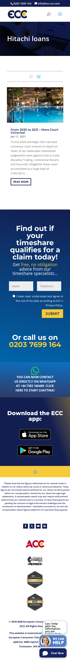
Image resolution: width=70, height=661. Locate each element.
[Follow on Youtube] (38, 526)
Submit (52, 313)
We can (58, 641)
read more (21, 181)
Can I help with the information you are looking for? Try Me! (52, 628)
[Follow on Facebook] (25, 526)
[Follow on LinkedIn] (44, 526)
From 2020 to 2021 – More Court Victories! (34, 131)
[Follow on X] (31, 526)
